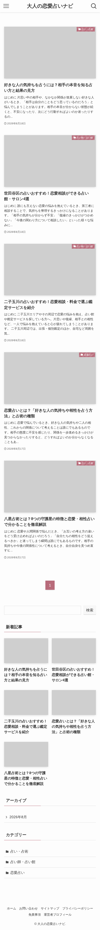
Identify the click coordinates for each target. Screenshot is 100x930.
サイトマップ (50, 908)
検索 (89, 610)
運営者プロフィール (58, 914)
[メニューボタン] (6, 6)
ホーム (11, 908)
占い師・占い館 (22, 862)
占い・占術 (19, 851)
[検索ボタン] (94, 6)
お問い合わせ (28, 908)
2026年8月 (18, 817)
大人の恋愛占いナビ (50, 6)
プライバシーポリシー (77, 908)
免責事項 (34, 914)
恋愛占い (17, 873)
